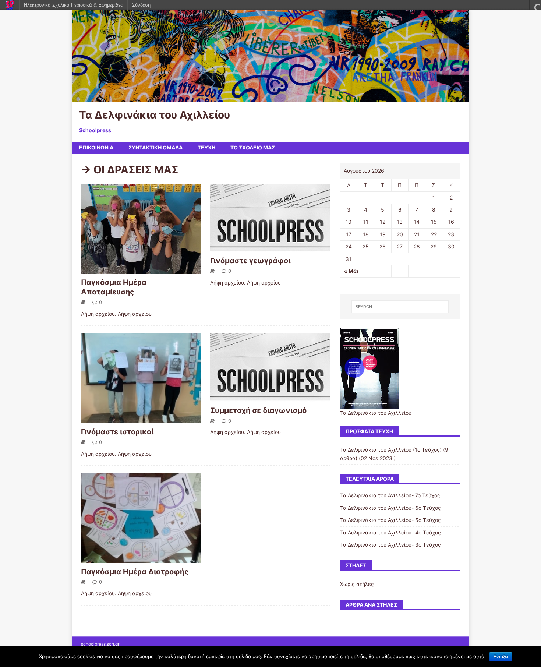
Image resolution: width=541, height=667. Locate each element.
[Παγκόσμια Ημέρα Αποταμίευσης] (141, 270)
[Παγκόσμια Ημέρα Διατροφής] (141, 558)
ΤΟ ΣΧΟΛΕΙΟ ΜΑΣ (252, 147)
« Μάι (351, 271)
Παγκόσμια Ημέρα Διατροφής (135, 571)
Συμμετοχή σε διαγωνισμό (258, 410)
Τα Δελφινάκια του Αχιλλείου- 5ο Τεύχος (390, 520)
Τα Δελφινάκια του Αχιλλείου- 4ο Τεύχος (390, 532)
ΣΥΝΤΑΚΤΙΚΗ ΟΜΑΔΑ (155, 147)
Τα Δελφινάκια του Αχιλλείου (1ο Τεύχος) (391, 450)
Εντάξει (501, 656)
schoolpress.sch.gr (100, 644)
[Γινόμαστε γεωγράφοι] (270, 248)
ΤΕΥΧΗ (206, 147)
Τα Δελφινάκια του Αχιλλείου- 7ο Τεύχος (390, 495)
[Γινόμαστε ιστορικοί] (141, 419)
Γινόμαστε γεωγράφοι (250, 260)
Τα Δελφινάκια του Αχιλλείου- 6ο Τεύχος (390, 508)
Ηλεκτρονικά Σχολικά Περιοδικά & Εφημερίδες (73, 5)
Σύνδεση (141, 5)
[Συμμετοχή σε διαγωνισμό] (270, 397)
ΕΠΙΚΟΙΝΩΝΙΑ (96, 147)
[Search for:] (400, 306)
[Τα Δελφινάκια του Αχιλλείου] (270, 98)
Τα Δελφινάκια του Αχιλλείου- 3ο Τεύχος (390, 544)
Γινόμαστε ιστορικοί (117, 431)
